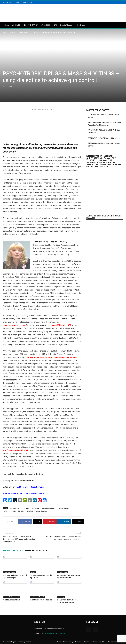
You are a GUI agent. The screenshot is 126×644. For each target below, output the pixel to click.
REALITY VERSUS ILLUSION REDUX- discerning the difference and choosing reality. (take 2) (19, 539)
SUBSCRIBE (45, 25)
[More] (87, 521)
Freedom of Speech (9, 572)
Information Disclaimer (83, 642)
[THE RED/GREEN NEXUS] (15, 589)
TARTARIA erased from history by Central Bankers (104, 144)
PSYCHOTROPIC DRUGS (25, 511)
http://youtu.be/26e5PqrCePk (16, 450)
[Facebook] (119, 2)
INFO (55, 25)
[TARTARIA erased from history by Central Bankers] (69, 564)
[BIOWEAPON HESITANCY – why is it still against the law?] (69, 589)
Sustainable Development (11, 597)
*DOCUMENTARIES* (30, 25)
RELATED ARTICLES (13, 550)
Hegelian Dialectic (63, 508)
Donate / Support (66, 25)
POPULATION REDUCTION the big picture (104, 138)
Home (6, 25)
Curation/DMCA (98, 642)
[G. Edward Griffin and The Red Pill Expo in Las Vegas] (15, 564)
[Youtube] (122, 2)
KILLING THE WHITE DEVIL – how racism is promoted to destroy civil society (63, 538)
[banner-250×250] (104, 245)
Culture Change (62, 572)
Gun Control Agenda (48, 508)
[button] (120, 25)
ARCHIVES (16, 25)
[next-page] (8, 607)
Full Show (26, 508)
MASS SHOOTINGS (10, 511)
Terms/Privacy (68, 642)
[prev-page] (4, 607)
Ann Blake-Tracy (15, 508)
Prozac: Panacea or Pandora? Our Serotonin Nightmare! (52, 357)
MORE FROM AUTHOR (36, 550)
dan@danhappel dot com (54, 633)
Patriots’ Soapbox (112, 642)
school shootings (41, 511)
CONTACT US (27, 2)
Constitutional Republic (37, 597)
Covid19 (33, 572)
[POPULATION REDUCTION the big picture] (42, 564)
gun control (35, 508)
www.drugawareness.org (14, 325)
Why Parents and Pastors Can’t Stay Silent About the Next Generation (104, 123)
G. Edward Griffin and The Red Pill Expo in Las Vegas (105, 116)
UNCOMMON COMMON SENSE (41, 600)
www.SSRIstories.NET (61, 325)
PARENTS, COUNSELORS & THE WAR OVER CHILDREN (104, 131)
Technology (61, 597)
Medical (12, 32)
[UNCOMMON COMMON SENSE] (42, 589)
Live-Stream (81, 25)
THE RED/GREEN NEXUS (11, 600)
